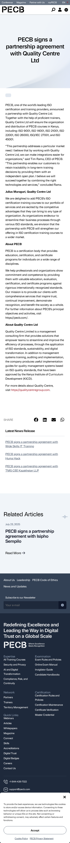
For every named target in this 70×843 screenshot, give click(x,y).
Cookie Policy (21, 838)
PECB (52, 2)
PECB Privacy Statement (41, 838)
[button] (64, 797)
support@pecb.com (19, 789)
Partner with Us (37, 2)
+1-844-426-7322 (18, 781)
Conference (7, 2)
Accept (35, 830)
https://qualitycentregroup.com (30, 390)
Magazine (21, 2)
